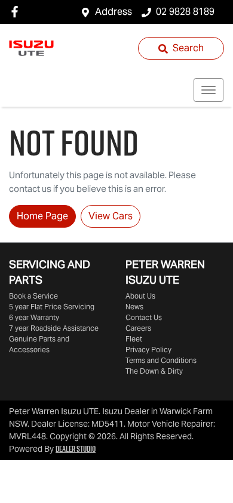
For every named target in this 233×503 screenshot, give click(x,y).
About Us (140, 295)
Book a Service (33, 295)
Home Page (42, 216)
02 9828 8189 (185, 11)
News (134, 306)
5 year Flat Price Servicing (51, 306)
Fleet (133, 338)
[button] (208, 90)
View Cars (110, 216)
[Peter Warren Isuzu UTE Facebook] (17, 11)
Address (113, 11)
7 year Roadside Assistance (54, 328)
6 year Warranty (34, 317)
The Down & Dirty (154, 371)
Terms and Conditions (161, 360)
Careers (138, 328)
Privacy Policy (148, 349)
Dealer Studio (76, 449)
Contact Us (143, 317)
